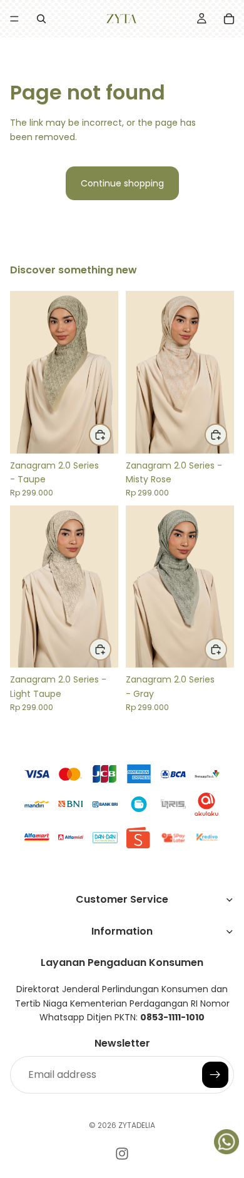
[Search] (41, 19)
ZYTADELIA (136, 1125)
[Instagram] (122, 1153)
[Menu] (14, 18)
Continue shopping (122, 183)
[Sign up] (215, 1075)
